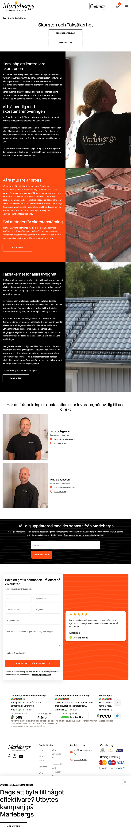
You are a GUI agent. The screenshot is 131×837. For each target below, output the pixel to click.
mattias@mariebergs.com (64, 487)
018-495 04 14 (60, 492)
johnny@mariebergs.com (64, 439)
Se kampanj (13, 826)
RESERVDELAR (65, 42)
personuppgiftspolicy (41, 674)
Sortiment (43, 766)
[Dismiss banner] (125, 782)
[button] (89, 643)
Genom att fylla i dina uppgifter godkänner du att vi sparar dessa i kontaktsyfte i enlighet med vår (32, 673)
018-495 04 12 (60, 443)
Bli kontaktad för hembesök (31, 663)
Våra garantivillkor (56, 754)
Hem (4, 18)
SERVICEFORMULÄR (65, 33)
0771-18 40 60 (80, 759)
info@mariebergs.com (83, 752)
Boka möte (17, 247)
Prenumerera (42, 555)
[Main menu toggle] (126, 6)
